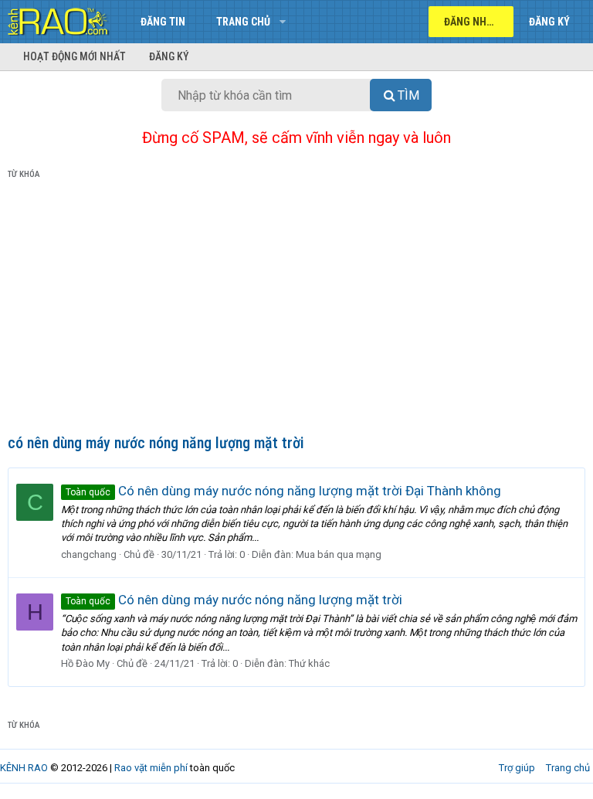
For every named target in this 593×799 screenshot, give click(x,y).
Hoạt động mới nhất (74, 56)
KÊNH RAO (24, 768)
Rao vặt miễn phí (151, 768)
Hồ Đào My (85, 663)
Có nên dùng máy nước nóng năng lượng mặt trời (234, 599)
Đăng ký (169, 56)
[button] (282, 21)
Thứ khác (309, 663)
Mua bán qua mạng (338, 554)
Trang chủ (243, 21)
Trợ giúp (517, 768)
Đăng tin (163, 21)
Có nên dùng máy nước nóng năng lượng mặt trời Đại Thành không (283, 490)
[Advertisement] (296, 310)
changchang (89, 554)
